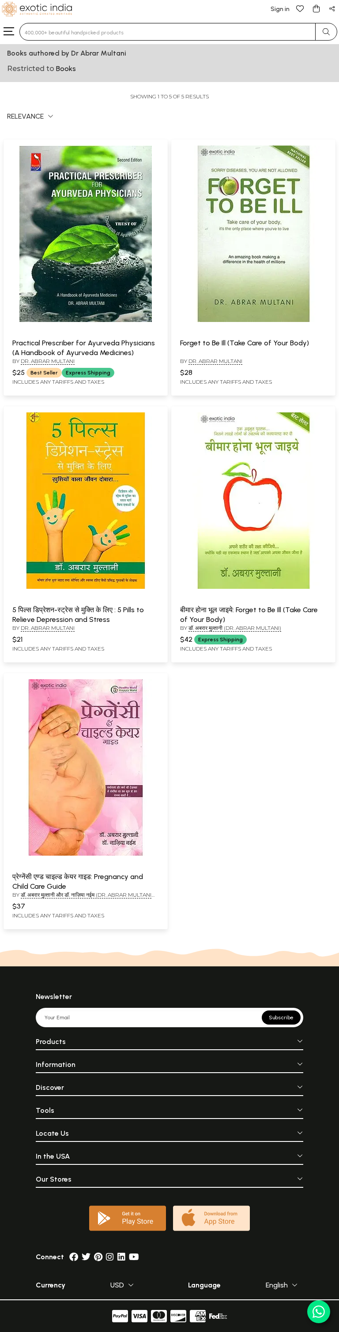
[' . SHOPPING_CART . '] (316, 8)
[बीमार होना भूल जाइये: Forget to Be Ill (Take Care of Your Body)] (253, 587)
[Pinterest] (98, 1257)
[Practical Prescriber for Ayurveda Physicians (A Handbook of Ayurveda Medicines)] (85, 320)
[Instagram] (110, 1257)
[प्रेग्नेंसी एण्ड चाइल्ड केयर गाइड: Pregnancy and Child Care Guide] (85, 854)
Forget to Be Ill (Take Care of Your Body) (244, 343)
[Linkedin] (121, 1257)
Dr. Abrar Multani (48, 361)
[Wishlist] (300, 8)
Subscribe (281, 1017)
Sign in (280, 9)
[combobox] (167, 32)
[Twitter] (86, 1257)
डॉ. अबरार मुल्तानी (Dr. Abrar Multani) (234, 628)
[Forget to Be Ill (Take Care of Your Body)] (253, 320)
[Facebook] (73, 1257)
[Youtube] (134, 1257)
